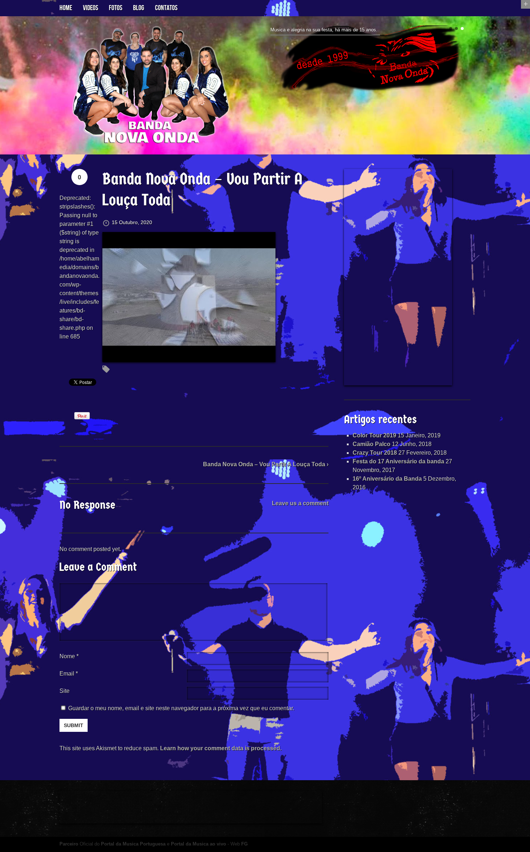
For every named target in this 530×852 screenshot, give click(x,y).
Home (65, 8)
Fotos (115, 8)
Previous (268, 61)
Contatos (166, 8)
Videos (90, 8)
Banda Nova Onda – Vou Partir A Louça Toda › (265, 464)
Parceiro (68, 844)
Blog (138, 8)
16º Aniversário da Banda (387, 479)
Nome (69, 656)
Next (467, 61)
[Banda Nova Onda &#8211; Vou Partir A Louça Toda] (188, 357)
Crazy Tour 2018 (375, 453)
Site (64, 691)
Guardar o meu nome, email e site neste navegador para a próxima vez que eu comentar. (181, 708)
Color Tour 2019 (374, 435)
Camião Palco (371, 444)
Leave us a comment (300, 503)
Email (66, 673)
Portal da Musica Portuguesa (133, 844)
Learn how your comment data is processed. (221, 748)
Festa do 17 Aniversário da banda (398, 461)
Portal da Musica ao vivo (198, 844)
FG (244, 844)
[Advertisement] (398, 277)
